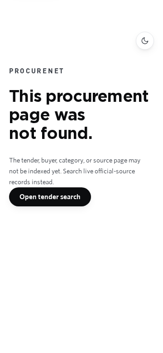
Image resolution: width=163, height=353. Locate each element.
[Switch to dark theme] (145, 41)
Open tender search (50, 196)
